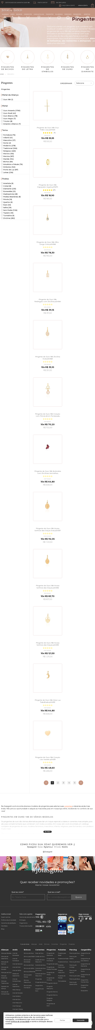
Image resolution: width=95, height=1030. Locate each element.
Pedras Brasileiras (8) (12, 197)
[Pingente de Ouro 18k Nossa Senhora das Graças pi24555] (47, 620)
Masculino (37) (9, 140)
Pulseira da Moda (63, 958)
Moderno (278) (9, 146)
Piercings (67, 14)
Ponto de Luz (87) (10, 170)
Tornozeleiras (62, 981)
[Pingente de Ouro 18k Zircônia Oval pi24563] (47, 334)
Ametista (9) (8, 183)
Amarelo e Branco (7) (12, 124)
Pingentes (49, 14)
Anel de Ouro (17, 999)
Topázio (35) (8, 213)
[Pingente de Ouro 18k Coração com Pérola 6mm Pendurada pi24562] (47, 391)
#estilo (65, 847)
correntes (68, 806)
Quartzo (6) (8, 202)
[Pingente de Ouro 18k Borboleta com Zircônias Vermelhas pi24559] (47, 449)
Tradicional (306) (10, 148)
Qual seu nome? (18, 892)
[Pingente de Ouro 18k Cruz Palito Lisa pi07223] (47, 105)
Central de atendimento (27, 917)
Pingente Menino (52, 995)
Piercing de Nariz (74, 962)
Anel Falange (17, 1006)
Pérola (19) (7, 199)
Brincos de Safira (29, 968)
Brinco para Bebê (29, 956)
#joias (40, 847)
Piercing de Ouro (74, 953)
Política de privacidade (8, 920)
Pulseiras (59, 14)
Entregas (22, 920)
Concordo (80, 1020)
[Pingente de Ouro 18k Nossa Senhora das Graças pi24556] (47, 563)
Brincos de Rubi (29, 965)
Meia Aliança (16, 990)
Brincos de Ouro (29, 953)
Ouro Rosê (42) (9, 113)
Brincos (19, 14)
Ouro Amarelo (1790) (11, 111)
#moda (57, 847)
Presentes (77, 14)
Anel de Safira (17, 970)
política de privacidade (20, 1021)
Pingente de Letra (52, 964)
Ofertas (87, 14)
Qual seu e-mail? (54, 892)
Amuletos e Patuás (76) (13, 164)
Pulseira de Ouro (63, 962)
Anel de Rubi (17, 967)
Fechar (62, 1020)
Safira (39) (7, 207)
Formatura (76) (9, 135)
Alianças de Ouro (6, 972)
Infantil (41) (8, 138)
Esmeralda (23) (9, 191)
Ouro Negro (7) (9, 119)
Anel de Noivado (18, 993)
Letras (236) (8, 172)
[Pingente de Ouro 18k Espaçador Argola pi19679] (47, 162)
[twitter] (86, 918)
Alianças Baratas (6, 953)
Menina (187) (8, 156)
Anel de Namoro (17, 964)
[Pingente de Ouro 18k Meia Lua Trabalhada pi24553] (47, 678)
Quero (79, 897)
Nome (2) (7, 143)
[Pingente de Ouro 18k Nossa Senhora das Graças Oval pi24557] (47, 506)
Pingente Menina (52, 992)
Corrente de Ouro (40, 965)
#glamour (48, 847)
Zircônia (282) (9, 218)
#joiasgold (31, 847)
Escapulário (84, 990)
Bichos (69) (8, 162)
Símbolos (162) (9, 167)
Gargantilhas (39, 14)
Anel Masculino (17, 1003)
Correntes (28, 14)
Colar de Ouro (39, 953)
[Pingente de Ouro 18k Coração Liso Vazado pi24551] (47, 735)
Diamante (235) (9, 189)
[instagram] (82, 918)
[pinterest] (81, 921)
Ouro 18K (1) (8, 99)
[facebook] (79, 918)
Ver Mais (47, 831)
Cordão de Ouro (40, 956)
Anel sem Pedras (18, 1009)
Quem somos (5, 917)
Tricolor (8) (7, 121)
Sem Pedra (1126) (10, 210)
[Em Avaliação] (62, 929)
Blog (2, 929)
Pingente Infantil (52, 983)
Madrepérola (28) (10, 194)
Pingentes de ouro (41, 982)
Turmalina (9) (8, 216)
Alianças (5, 14)
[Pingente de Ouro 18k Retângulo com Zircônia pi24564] (47, 277)
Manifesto (4, 926)
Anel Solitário (17, 996)
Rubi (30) (7, 205)
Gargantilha (39, 985)
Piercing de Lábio (74, 976)
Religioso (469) (9, 151)
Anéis (12, 14)
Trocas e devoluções (25, 926)
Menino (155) (8, 154)
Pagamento (23, 923)
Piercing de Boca (74, 979)
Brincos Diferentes (29, 971)
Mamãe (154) (8, 159)
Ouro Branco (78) (10, 116)
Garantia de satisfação (8, 923)
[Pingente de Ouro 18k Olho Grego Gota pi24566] (47, 220)
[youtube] (90, 918)
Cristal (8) (7, 186)
